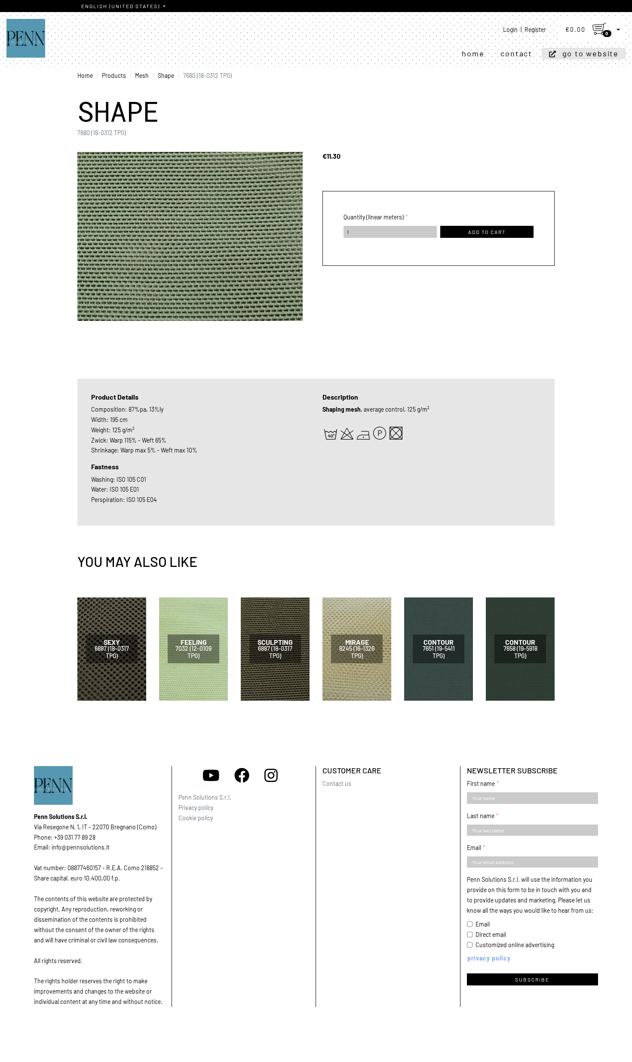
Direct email (491, 934)
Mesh (142, 75)
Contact (516, 53)
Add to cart (487, 232)
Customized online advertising (515, 944)
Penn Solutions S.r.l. (204, 797)
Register (535, 29)
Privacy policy (195, 807)
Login (510, 29)
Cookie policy (195, 818)
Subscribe (532, 979)
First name (481, 783)
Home (473, 53)
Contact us (336, 783)
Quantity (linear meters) (374, 217)
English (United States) (121, 6)
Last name (480, 815)
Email (474, 847)
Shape (166, 75)
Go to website (590, 53)
